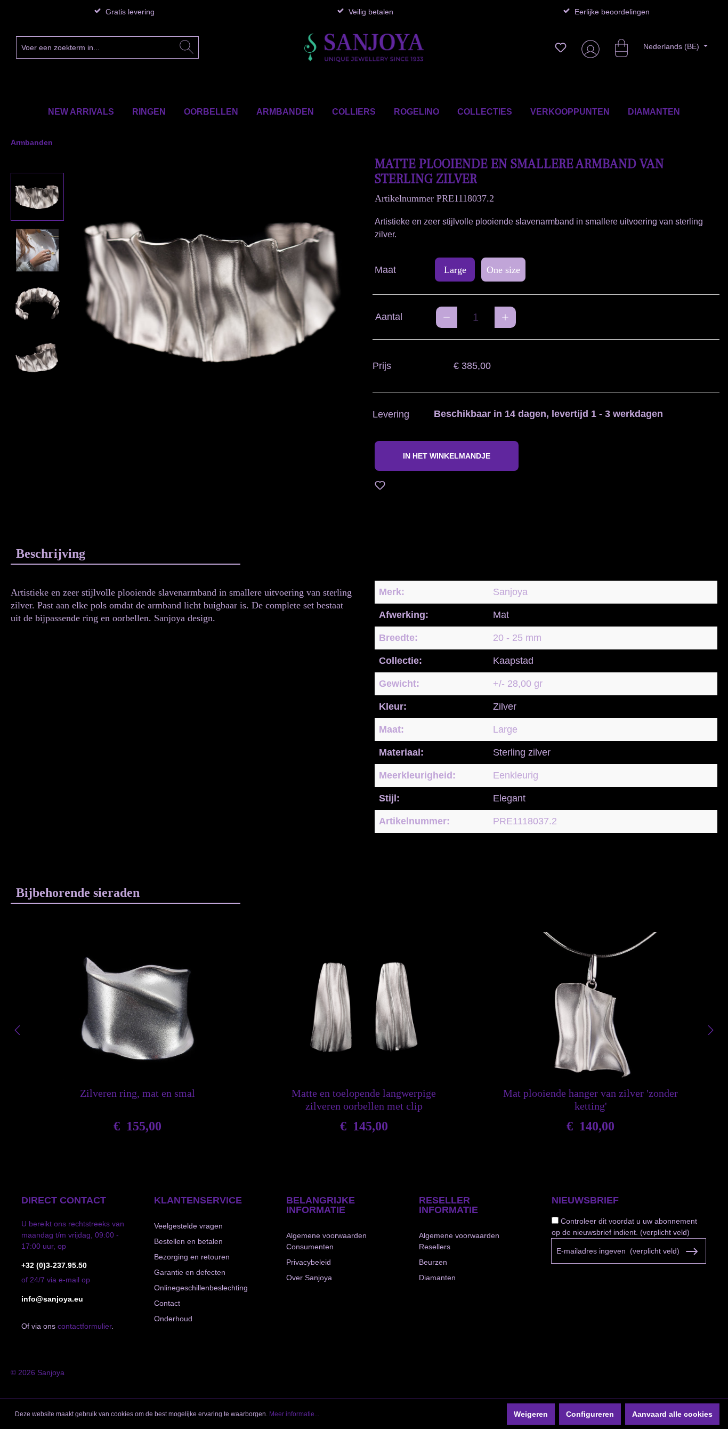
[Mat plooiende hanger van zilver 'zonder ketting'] (590, 1006)
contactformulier (84, 1326)
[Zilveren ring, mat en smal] (137, 1006)
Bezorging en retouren (192, 1257)
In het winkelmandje (446, 456)
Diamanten (437, 1277)
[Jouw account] (588, 47)
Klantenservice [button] (198, 1200)
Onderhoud (173, 1318)
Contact (167, 1303)
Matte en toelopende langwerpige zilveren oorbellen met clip (364, 1099)
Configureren (590, 1414)
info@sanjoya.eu (52, 1299)
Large (455, 269)
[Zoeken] (186, 47)
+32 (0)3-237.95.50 (54, 1265)
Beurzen (433, 1262)
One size (503, 269)
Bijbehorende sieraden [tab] (78, 893)
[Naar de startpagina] (364, 48)
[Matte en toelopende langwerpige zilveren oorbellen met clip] (364, 1006)
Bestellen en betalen (188, 1241)
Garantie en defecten (189, 1272)
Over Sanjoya (309, 1277)
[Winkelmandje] (616, 47)
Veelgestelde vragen (188, 1226)
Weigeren (531, 1414)
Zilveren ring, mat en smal (137, 1093)
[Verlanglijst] (560, 47)
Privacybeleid (308, 1262)
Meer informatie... (294, 1414)
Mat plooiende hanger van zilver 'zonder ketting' (590, 1099)
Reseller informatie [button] (448, 1205)
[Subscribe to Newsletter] (691, 1251)
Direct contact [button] (63, 1200)
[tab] (125, 553)
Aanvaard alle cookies (672, 1414)
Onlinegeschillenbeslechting (201, 1287)
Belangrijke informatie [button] (320, 1205)
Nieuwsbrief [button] (585, 1200)
